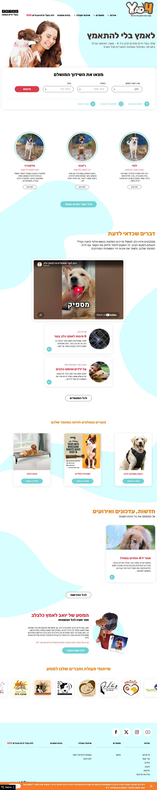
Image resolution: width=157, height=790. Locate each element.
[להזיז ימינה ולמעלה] (3, 786)
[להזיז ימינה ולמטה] (3, 788)
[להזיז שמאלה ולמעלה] (2, 786)
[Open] (114, 89)
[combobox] (127, 89)
